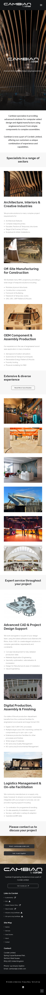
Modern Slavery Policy (11, 905)
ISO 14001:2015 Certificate (12, 916)
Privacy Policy (26, 982)
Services (7, 931)
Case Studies (9, 934)
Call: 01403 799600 (19, 853)
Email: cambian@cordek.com (19, 846)
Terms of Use (36, 982)
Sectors (7, 927)
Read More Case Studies (22, 387)
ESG (6, 901)
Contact (7, 942)
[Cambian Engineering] (17, 5)
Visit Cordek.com (22, 886)
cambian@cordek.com (17, 969)
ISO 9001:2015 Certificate (12, 912)
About (7, 938)
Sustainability (9, 897)
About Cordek (9, 909)
